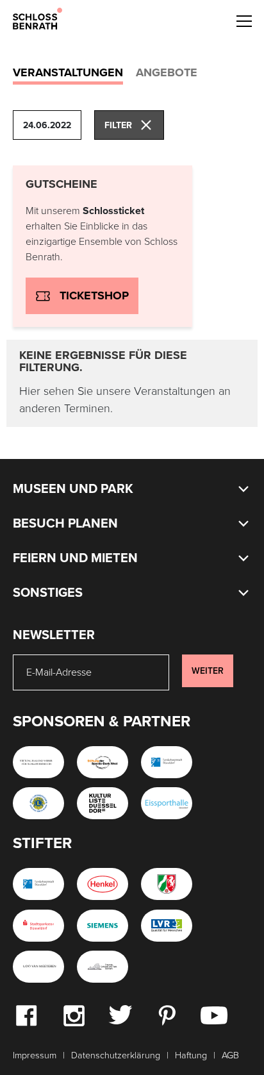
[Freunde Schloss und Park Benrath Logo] (102, 966)
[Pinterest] (166, 1014)
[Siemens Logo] (102, 925)
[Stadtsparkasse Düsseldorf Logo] (38, 925)
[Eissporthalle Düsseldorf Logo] (166, 803)
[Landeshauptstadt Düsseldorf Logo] (166, 762)
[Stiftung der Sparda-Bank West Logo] (102, 762)
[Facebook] (26, 1014)
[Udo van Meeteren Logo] (38, 966)
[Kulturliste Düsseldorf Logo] (102, 803)
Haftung (191, 1055)
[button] (243, 19)
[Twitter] (120, 1014)
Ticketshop (94, 295)
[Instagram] (73, 1014)
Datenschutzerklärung (115, 1055)
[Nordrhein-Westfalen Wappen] (166, 884)
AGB (230, 1055)
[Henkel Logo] (102, 884)
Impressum (34, 1055)
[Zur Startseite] (37, 18)
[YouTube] (214, 1014)
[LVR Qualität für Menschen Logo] (166, 925)
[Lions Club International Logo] (38, 803)
